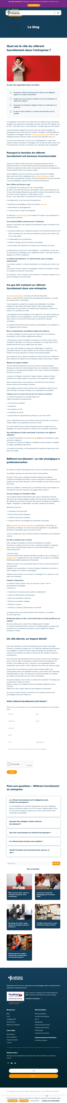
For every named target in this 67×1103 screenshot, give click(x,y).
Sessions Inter (11, 1022)
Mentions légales (35, 1091)
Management (39, 1022)
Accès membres (12, 1037)
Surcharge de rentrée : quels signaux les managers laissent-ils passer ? (18, 925)
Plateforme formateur (13, 1025)
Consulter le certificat (32, 998)
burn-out (44, 204)
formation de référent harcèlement (23, 525)
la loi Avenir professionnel (40, 134)
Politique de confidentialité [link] (50, 1100)
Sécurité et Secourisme (42, 1016)
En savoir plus (34, 5)
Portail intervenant (12, 1040)
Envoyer (11, 772)
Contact (9, 1043)
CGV (43, 1091)
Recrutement (11, 1034)
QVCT (37, 1019)
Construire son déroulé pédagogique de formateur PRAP (46, 894)
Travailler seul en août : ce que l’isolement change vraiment (47, 924)
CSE (53, 137)
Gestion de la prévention (42, 1025)
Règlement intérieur (52, 1091)
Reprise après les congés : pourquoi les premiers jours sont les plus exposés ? (17, 955)
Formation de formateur (42, 1033)
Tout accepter (12, 1100)
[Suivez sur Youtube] (11, 1063)
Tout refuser (24, 1100)
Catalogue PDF (11, 1019)
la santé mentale (21, 215)
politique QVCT (12, 558)
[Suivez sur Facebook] (8, 1063)
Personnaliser (35, 1100)
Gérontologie (39, 1030)
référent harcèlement (42, 176)
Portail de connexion (41, 1040)
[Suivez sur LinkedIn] (15, 1063)
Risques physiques (40, 1014)
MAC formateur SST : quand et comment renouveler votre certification (18, 894)
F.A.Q (8, 1016)
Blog (8, 1014)
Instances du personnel (42, 1027)
